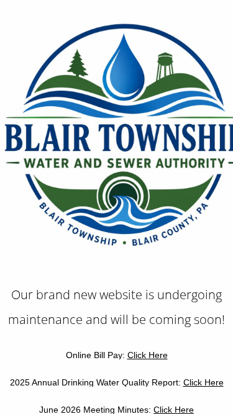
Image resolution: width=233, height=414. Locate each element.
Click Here (147, 355)
